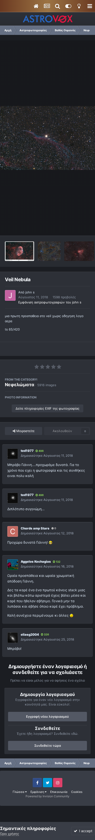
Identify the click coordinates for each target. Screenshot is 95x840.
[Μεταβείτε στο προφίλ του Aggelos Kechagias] (12, 564)
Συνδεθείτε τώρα (47, 745)
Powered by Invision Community (47, 796)
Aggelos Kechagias (36, 561)
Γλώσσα (19, 792)
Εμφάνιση (37, 792)
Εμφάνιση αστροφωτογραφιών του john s (49, 302)
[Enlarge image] (50, 542)
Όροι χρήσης (9, 834)
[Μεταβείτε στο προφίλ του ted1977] (12, 453)
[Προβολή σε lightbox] (47, 138)
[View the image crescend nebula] (19, 251)
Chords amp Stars (35, 528)
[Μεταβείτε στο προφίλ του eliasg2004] (12, 637)
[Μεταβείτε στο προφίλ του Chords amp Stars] (12, 531)
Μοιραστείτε (25, 431)
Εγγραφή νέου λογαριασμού (47, 716)
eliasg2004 (30, 634)
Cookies (76, 792)
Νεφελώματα (19, 384)
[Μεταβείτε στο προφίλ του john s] (10, 295)
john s (30, 292)
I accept (84, 831)
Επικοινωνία (58, 792)
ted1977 (27, 451)
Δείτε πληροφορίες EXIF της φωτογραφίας (47, 408)
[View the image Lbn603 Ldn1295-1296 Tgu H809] (49, 251)
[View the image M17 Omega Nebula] (79, 251)
